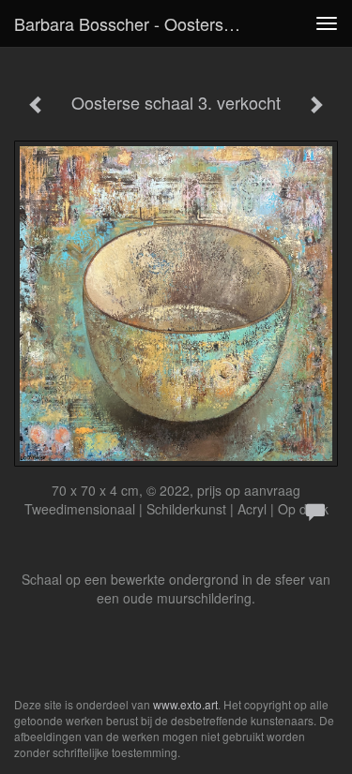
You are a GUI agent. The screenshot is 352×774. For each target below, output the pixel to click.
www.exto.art (185, 704)
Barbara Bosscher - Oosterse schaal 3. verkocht (134, 23)
